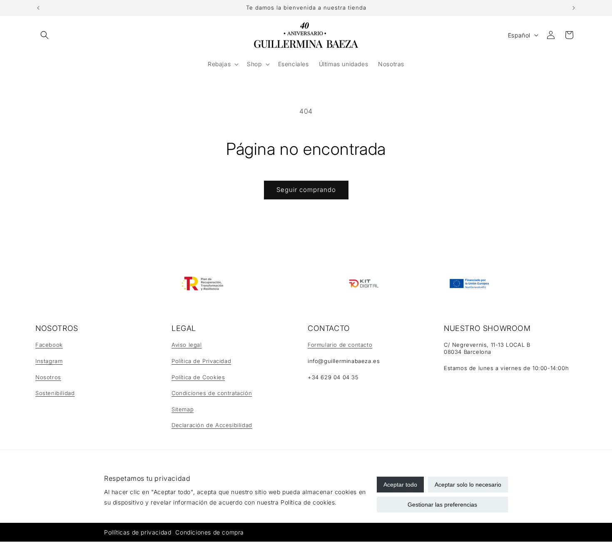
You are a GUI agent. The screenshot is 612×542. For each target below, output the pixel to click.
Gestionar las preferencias (442, 504)
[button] (44, 35)
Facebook (49, 344)
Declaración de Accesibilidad (212, 425)
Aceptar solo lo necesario (468, 484)
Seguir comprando (306, 190)
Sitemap (183, 409)
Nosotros (48, 377)
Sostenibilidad (55, 393)
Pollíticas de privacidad (137, 532)
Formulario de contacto (340, 344)
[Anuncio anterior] (38, 8)
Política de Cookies (198, 377)
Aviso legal (187, 344)
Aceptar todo (400, 484)
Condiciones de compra (209, 532)
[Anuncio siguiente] (574, 8)
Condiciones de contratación (212, 393)
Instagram (48, 361)
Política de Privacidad (201, 361)
